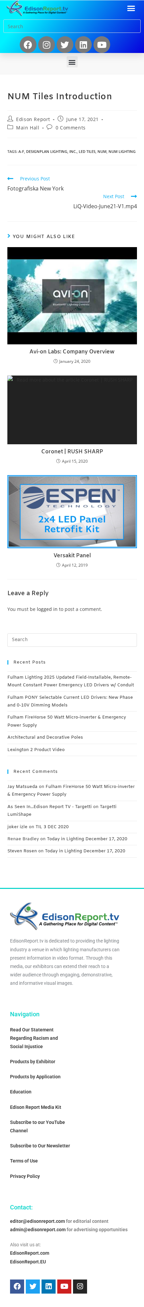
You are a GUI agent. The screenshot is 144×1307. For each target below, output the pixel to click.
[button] (131, 8)
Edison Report (33, 119)
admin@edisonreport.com (38, 1229)
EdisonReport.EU (28, 1261)
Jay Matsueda (22, 787)
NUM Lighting (122, 151)
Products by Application (35, 1076)
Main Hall (27, 127)
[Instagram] (46, 44)
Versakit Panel (72, 555)
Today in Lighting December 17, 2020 (87, 839)
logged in (47, 609)
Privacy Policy (25, 1176)
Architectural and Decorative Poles (45, 737)
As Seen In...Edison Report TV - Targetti (49, 807)
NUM (101, 151)
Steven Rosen (22, 851)
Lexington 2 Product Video (36, 750)
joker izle (17, 827)
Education (20, 1091)
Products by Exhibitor (32, 1061)
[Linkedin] (83, 44)
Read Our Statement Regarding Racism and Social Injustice (34, 1038)
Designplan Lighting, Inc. (51, 151)
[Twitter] (65, 44)
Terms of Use (24, 1160)
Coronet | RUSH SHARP (72, 451)
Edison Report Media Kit (35, 1107)
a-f (21, 151)
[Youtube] (101, 44)
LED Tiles (87, 151)
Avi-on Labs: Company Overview (72, 351)
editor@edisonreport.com (37, 1221)
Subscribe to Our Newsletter (40, 1145)
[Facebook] (28, 44)
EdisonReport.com (29, 1253)
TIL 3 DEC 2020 (52, 827)
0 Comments (71, 127)
